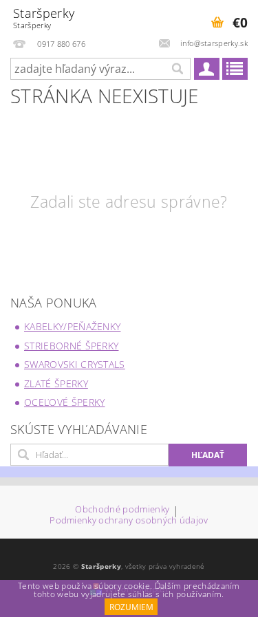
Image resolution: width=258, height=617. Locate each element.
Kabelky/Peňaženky (72, 326)
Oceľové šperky (64, 402)
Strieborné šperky (71, 345)
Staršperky (43, 17)
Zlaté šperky (56, 383)
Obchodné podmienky (122, 510)
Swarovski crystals (74, 364)
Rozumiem (131, 607)
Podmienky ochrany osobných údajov (129, 520)
